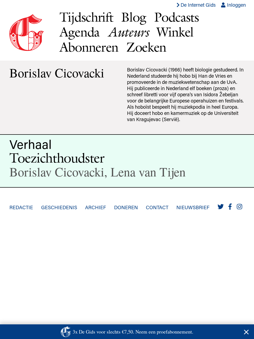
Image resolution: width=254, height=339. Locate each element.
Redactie (21, 207)
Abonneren (89, 47)
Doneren (126, 207)
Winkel (175, 32)
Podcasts (176, 17)
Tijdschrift (86, 17)
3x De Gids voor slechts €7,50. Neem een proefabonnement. (133, 332)
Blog (133, 17)
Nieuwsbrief (192, 207)
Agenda (79, 32)
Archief (95, 207)
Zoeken (146, 47)
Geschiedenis (59, 207)
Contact (157, 207)
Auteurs (128, 32)
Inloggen (236, 4)
